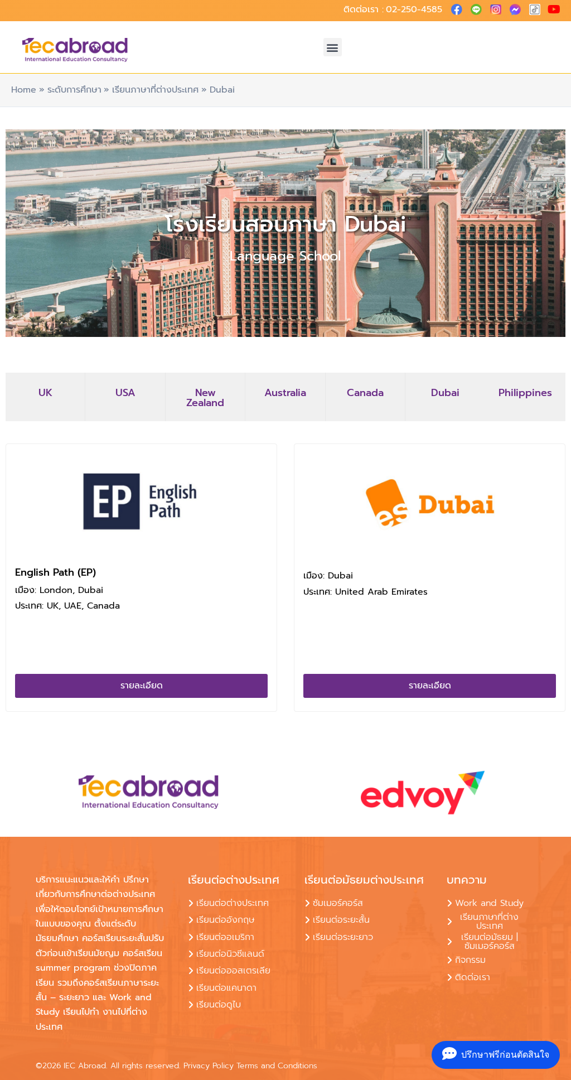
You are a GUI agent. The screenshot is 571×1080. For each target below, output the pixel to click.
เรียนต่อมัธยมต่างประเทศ (364, 879)
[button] (332, 47)
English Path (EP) (55, 572)
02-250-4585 (414, 9)
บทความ (467, 879)
